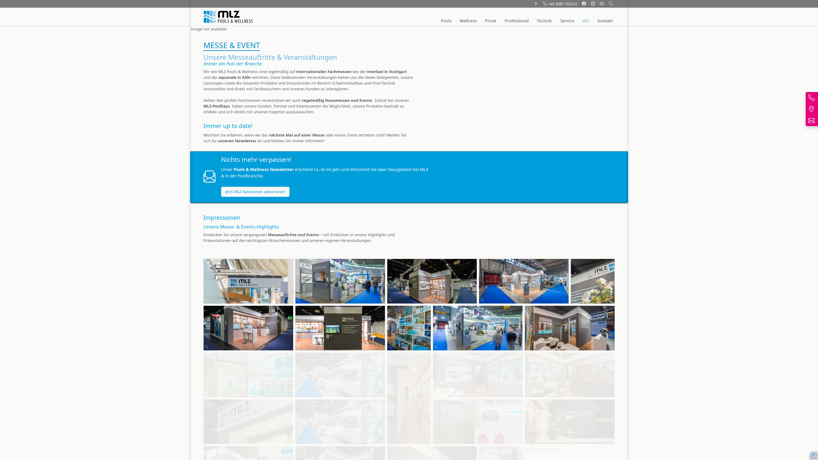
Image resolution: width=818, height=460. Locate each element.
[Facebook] (584, 3)
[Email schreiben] (602, 3)
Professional (517, 21)
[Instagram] (593, 3)
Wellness (468, 21)
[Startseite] (228, 17)
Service (567, 21)
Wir (586, 21)
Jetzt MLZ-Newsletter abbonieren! (255, 191)
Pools (446, 21)
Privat (490, 21)
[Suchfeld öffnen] (611, 4)
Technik (544, 21)
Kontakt (605, 21)
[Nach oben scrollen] (814, 456)
